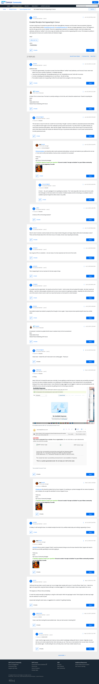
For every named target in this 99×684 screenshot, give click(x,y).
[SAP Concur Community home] (6, 2)
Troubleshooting (33, 45)
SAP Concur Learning (80, 666)
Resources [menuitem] (34, 6)
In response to (37, 120)
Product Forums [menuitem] (17, 6)
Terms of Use (16, 676)
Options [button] (92, 9)
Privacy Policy (10, 676)
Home (4, 9)
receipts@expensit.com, (61, 27)
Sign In (95, 2)
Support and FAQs (12, 668)
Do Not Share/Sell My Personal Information (27, 676)
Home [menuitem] (8, 6)
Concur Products (36, 668)
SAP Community (61, 668)
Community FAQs (12, 666)
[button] (83, 17)
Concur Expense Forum (25, 9)
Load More (61, 655)
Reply (90, 50)
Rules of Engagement (13, 664)
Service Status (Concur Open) (82, 664)
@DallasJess (39, 489)
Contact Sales (35, 670)
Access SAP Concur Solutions (39, 664)
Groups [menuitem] (26, 6)
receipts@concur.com (49, 27)
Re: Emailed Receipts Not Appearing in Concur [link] (45, 9)
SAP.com (59, 664)
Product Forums (12, 9)
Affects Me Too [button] (33, 40)
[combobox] (87, 6)
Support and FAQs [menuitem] (45, 6)
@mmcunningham (40, 151)
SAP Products (60, 666)
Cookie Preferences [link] (39, 676)
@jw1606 (35, 547)
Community (17, 2)
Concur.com (34, 666)
